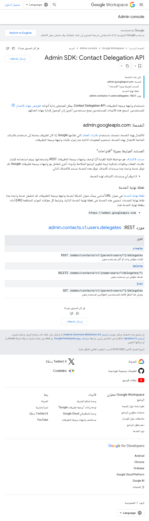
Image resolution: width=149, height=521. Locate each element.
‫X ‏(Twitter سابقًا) (38, 413)
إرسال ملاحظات (17, 58)
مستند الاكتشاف (135, 159)
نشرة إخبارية (42, 407)
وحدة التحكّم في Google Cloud (79, 413)
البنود (141, 502)
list (140, 284)
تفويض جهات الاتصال (28, 105)
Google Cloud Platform (130, 474)
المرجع (72, 48)
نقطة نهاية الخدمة (134, 195)
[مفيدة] (13, 48)
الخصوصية (130, 502)
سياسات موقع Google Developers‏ (71, 338)
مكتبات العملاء (90, 135)
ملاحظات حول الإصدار (133, 418)
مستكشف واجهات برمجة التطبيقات (79, 419)
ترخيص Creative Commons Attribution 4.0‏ (85, 334)
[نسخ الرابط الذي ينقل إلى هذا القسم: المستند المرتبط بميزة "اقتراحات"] (93, 151)
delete (138, 266)
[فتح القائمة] (141, 4)
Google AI (138, 480)
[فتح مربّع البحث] (54, 4)
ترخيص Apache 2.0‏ (134, 338)
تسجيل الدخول (12, 4)
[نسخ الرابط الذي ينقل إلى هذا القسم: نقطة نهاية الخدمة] (115, 187)
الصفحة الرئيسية (136, 48)
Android (139, 455)
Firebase (139, 468)
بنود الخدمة (138, 431)
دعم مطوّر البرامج (135, 424)
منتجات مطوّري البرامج (132, 412)
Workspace (117, 4)
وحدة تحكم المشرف (86, 401)
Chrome (139, 462)
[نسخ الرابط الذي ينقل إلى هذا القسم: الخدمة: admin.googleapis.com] (79, 125)
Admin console (131, 16)
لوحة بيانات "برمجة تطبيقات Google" (77, 407)
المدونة (44, 401)
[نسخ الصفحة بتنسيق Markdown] (127, 66)
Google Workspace (113, 48)
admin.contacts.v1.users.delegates (85, 227)
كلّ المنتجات (138, 486)
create (138, 248)
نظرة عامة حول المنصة (133, 406)
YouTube (42, 419)
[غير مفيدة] (7, 48)
